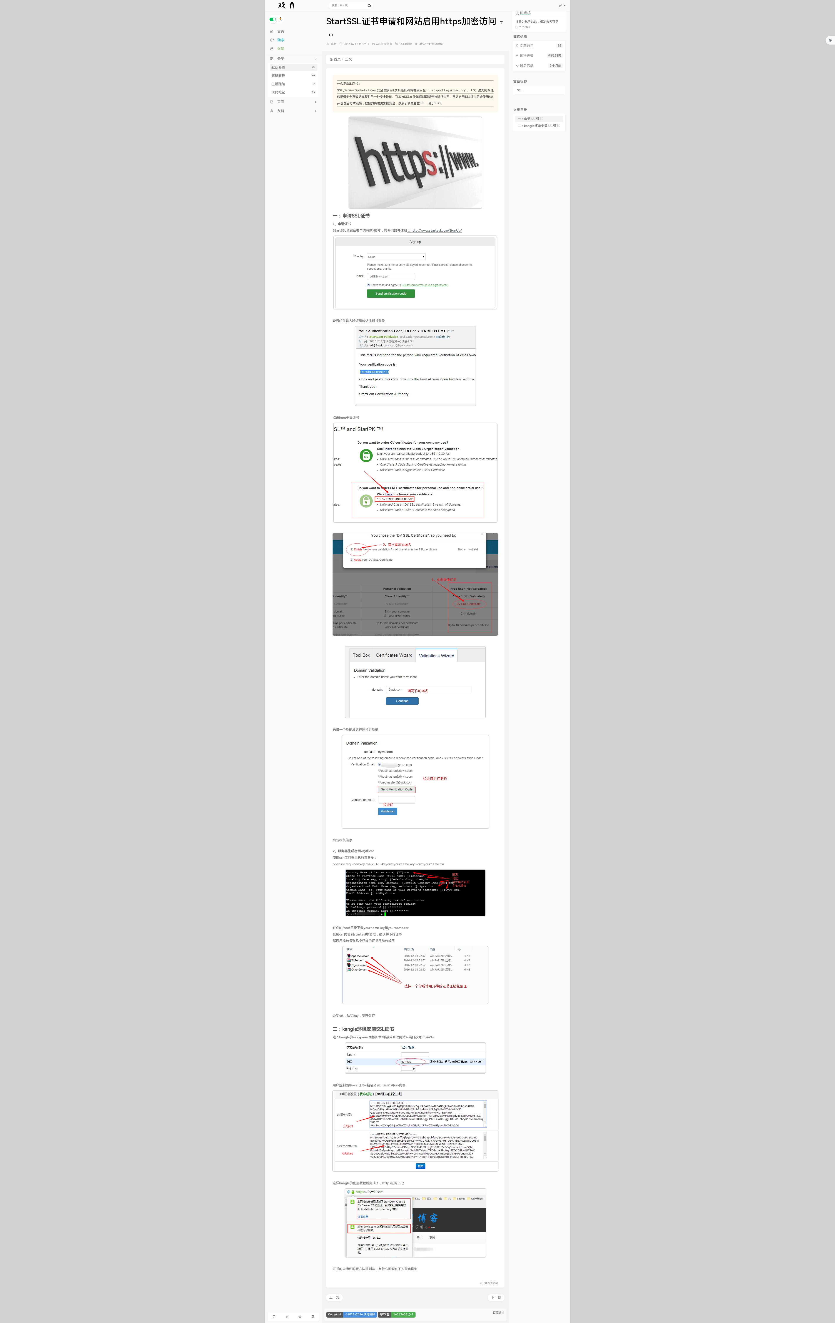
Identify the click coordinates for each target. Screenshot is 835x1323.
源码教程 (293, 76)
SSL (519, 90)
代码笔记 (293, 92)
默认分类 (293, 67)
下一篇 (496, 1297)
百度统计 (498, 1312)
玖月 (334, 44)
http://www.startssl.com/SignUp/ (436, 230)
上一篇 (334, 1297)
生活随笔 (293, 84)
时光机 (525, 13)
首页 (337, 59)
